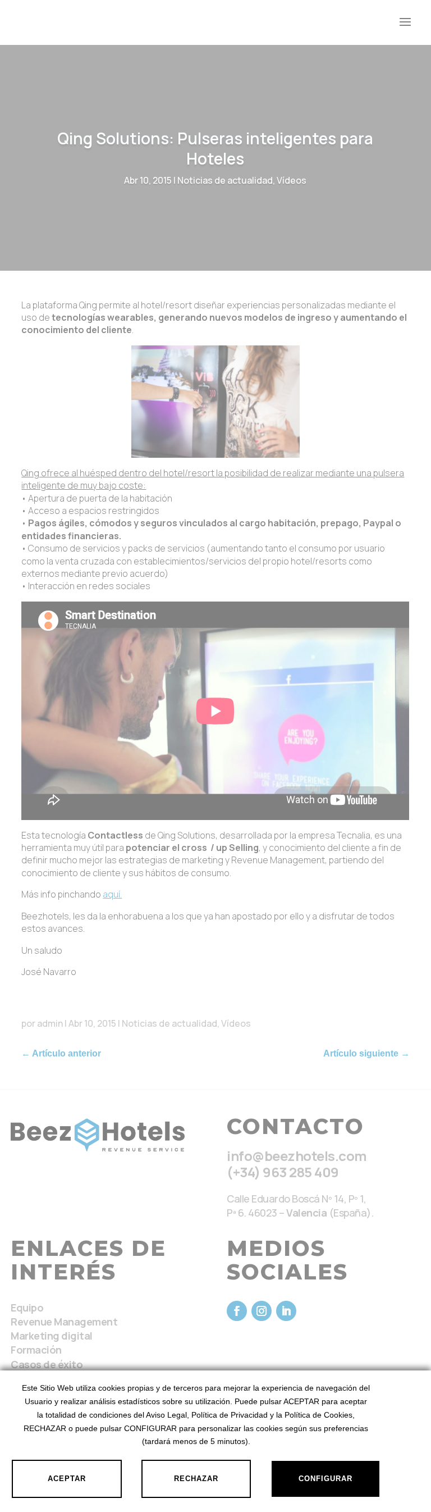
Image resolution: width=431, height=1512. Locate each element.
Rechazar (196, 1478)
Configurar (325, 1478)
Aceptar (67, 1478)
